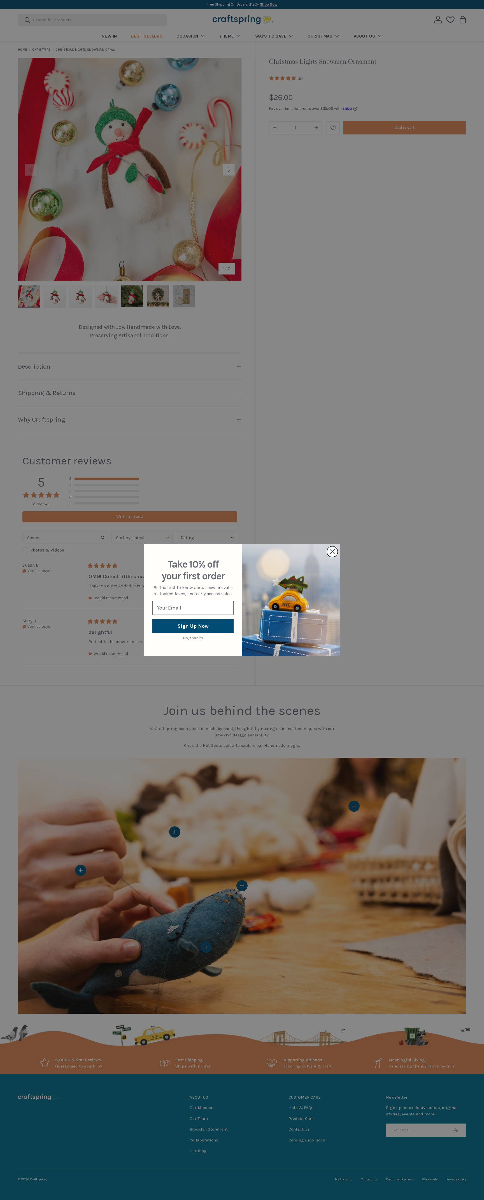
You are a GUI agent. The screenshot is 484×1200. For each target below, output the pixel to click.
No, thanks (193, 638)
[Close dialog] (332, 551)
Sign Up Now (193, 626)
